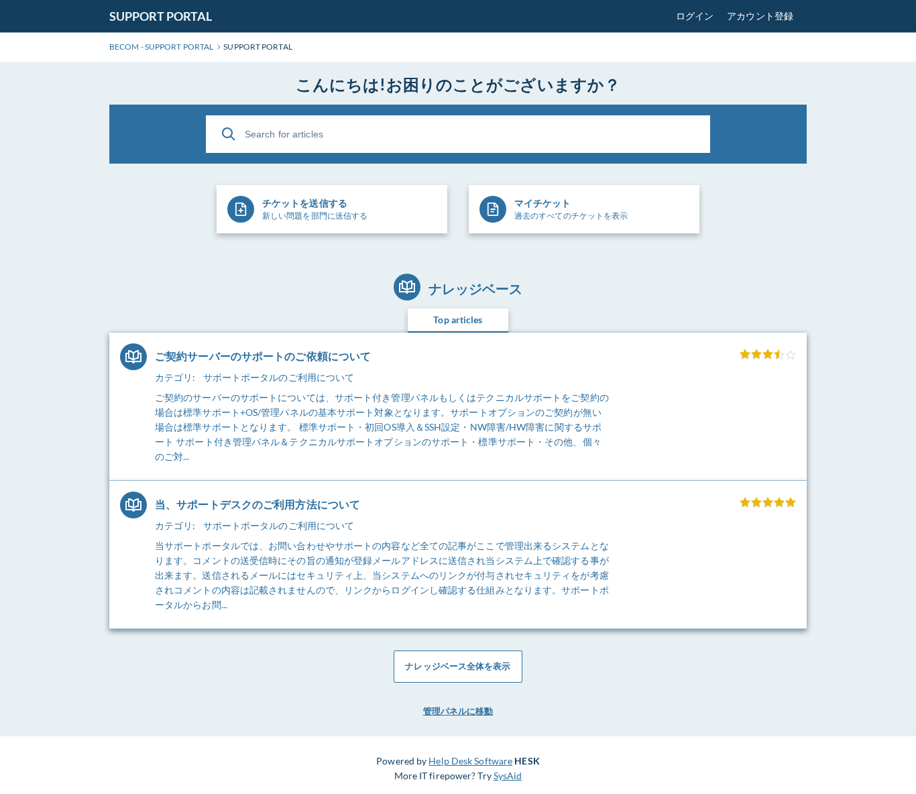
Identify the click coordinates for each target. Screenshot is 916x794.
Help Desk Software (470, 761)
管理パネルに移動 (458, 710)
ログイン (694, 15)
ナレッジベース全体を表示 (457, 666)
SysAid (508, 775)
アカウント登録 (760, 15)
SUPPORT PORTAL (160, 16)
